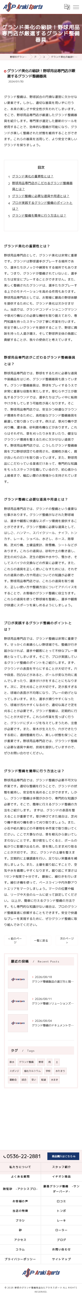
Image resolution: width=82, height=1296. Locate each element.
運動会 (13, 1079)
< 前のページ (15, 940)
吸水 (12, 1062)
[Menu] (75, 6)
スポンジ (14, 1071)
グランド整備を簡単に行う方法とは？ (39, 215)
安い (33, 1079)
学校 (48, 1071)
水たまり (60, 1071)
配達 (43, 1079)
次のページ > (67, 940)
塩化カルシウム (32, 1071)
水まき (54, 1079)
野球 (41, 1062)
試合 (24, 1079)
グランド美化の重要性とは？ (33, 176)
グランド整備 (26, 1062)
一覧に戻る (41, 940)
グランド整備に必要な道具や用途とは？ (40, 196)
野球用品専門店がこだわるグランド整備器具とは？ (42, 186)
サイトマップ (61, 1259)
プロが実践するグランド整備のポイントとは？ (42, 206)
